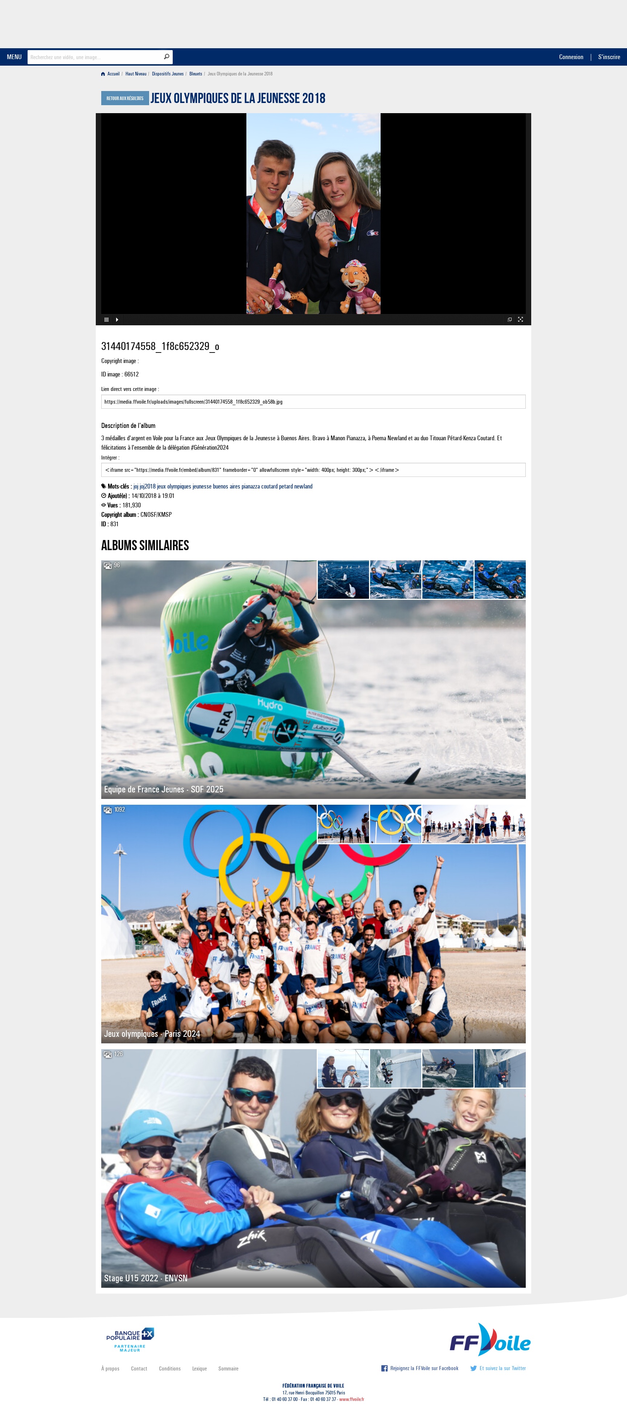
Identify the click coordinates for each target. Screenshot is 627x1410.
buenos (220, 486)
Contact (139, 1368)
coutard (269, 486)
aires (235, 486)
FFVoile (480, 23)
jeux (161, 486)
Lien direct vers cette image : (130, 389)
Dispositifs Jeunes (168, 74)
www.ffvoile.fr (351, 1399)
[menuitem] (112, 74)
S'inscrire (609, 57)
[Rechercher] (166, 56)
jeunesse (202, 486)
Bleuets (195, 74)
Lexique (199, 1368)
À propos (110, 1368)
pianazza (251, 486)
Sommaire (228, 1368)
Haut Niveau (136, 74)
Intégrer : (110, 457)
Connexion (571, 57)
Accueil (113, 74)
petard (286, 486)
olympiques (179, 486)
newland (303, 486)
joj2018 (148, 486)
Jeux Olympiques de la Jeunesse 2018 (238, 100)
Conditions (170, 1368)
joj (136, 486)
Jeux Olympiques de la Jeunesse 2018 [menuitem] (240, 74)
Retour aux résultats (125, 98)
